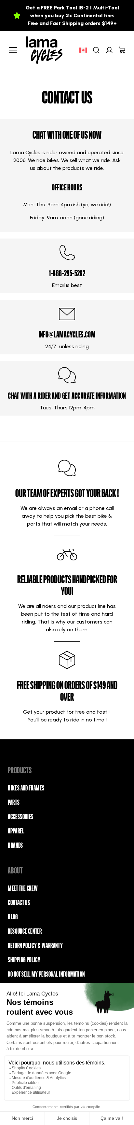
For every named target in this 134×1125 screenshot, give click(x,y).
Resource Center (25, 931)
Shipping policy (24, 960)
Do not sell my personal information (46, 974)
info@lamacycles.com (67, 334)
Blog (13, 917)
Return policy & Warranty (35, 946)
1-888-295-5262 (67, 273)
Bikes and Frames (26, 788)
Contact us (19, 903)
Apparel (16, 831)
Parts (14, 802)
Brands (15, 845)
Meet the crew (22, 888)
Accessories (21, 817)
